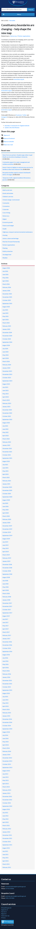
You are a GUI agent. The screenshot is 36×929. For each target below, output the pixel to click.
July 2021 (5, 464)
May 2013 (5, 780)
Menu (19, 14)
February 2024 (7, 364)
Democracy (13, 36)
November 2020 (7, 490)
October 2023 (7, 377)
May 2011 (5, 857)
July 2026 (5, 271)
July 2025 (5, 310)
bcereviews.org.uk (18, 79)
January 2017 (6, 638)
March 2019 (6, 555)
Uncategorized (7, 254)
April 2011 (6, 861)
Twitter (24, 115)
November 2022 (7, 413)
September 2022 (7, 419)
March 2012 (6, 825)
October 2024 (7, 339)
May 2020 (5, 509)
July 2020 (5, 503)
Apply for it (4, 909)
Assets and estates (8, 193)
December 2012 (7, 796)
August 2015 (6, 693)
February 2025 (7, 326)
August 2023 (6, 384)
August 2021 (6, 461)
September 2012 (7, 806)
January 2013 (6, 793)
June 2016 (5, 661)
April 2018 (6, 590)
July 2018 (5, 580)
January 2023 (6, 406)
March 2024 (6, 361)
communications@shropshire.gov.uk (15, 886)
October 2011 (7, 841)
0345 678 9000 (9, 898)
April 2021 (6, 474)
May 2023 (5, 393)
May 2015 (5, 703)
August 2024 (6, 345)
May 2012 (5, 819)
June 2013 (5, 777)
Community (6, 203)
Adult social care (7, 190)
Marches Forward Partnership (11, 241)
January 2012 (6, 832)
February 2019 (7, 558)
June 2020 (5, 506)
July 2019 (5, 542)
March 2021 (6, 477)
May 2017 (5, 625)
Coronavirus (6, 206)
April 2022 (6, 435)
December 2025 (7, 294)
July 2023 (5, 387)
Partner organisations (24, 36)
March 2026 (6, 284)
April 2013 (6, 783)
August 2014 (6, 732)
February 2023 (7, 403)
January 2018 (6, 600)
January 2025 (6, 329)
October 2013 (7, 764)
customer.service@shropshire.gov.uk (15, 896)
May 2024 (5, 355)
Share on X (7, 135)
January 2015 (6, 716)
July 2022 (5, 426)
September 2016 (7, 651)
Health (4, 229)
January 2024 (6, 368)
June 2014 (5, 738)
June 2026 (5, 274)
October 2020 (7, 493)
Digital (4, 219)
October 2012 (7, 803)
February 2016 (7, 674)
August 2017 (6, 616)
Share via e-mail (8, 144)
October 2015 (7, 687)
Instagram (4, 117)
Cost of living (6, 212)
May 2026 (5, 277)
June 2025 (5, 313)
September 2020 (7, 497)
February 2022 (7, 442)
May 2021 (5, 471)
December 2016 (7, 642)
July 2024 (5, 348)
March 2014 (6, 748)
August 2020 (6, 500)
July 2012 (5, 812)
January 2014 (6, 754)
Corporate (6, 209)
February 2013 (7, 790)
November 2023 (7, 374)
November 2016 (7, 645)
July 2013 (5, 774)
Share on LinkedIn (9, 141)
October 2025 (7, 300)
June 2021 (5, 468)
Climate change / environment (11, 200)
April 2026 (6, 281)
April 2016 (6, 667)
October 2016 (7, 648)
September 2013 (7, 767)
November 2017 (7, 606)
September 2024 (7, 342)
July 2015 (5, 696)
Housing (5, 235)
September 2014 (7, 729)
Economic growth (8, 222)
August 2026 (6, 268)
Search (31, 9)
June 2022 (5, 429)
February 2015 (7, 712)
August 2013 (6, 770)
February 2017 (7, 635)
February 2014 (7, 751)
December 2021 (7, 448)
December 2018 (7, 564)
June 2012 (5, 816)
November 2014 (7, 722)
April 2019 (6, 551)
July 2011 (5, 851)
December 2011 (7, 835)
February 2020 (7, 519)
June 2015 (5, 700)
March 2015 (6, 709)
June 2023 (5, 390)
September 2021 (7, 458)
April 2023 (6, 397)
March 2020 (6, 516)
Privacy (3, 917)
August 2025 (6, 306)
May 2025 (5, 316)
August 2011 (6, 848)
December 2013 (7, 758)
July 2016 (5, 658)
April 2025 (6, 319)
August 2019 (6, 538)
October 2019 (7, 532)
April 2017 (6, 629)
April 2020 (6, 513)
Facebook (19, 115)
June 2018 (5, 584)
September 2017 (7, 613)
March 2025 (6, 323)
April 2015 (6, 706)
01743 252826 (9, 888)
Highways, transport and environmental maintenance (18, 232)
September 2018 (7, 574)
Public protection (8, 251)
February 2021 (7, 480)
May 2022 (5, 432)
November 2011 (7, 838)
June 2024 (5, 352)
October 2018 (7, 571)
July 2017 (5, 619)
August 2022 (6, 422)
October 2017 (7, 609)
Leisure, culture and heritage (11, 238)
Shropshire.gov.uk (6, 908)
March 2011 (6, 864)
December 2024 (7, 332)
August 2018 (6, 577)
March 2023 (6, 400)
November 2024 (7, 335)
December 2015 (7, 680)
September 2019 (7, 535)
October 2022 (7, 416)
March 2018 (6, 593)
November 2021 (7, 451)
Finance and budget (8, 225)
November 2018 (7, 567)
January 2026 (6, 290)
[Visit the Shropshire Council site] (7, 922)
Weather (5, 258)
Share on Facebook (9, 138)
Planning (5, 248)
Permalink (12, 20)
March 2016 (6, 671)
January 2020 (6, 522)
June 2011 (5, 854)
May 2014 (5, 741)
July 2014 (5, 735)
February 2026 (7, 287)
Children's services (8, 196)
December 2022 (7, 410)
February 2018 (7, 596)
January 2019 (6, 561)
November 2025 (7, 297)
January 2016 (6, 677)
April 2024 (6, 358)
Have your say (5, 915)
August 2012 (6, 809)
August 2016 (6, 654)
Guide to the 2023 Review (12, 127)
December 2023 (7, 371)
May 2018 (5, 587)
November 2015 (7, 683)
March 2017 (6, 632)
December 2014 (7, 719)
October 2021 (7, 455)
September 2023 (7, 381)
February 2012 (7, 828)
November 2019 (7, 529)
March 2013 (6, 787)
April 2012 (6, 822)
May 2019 (5, 548)
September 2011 (7, 845)
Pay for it (4, 911)
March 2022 (6, 439)
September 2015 (7, 690)
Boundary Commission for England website (17, 125)
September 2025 (7, 303)
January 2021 (6, 484)
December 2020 (7, 487)
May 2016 (5, 664)
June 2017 (5, 622)
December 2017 (7, 603)
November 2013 (7, 761)
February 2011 (7, 867)
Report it (3, 913)
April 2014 (6, 745)
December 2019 (7, 526)
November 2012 (7, 799)
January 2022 (6, 445)
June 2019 (5, 545)
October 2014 (7, 725)
